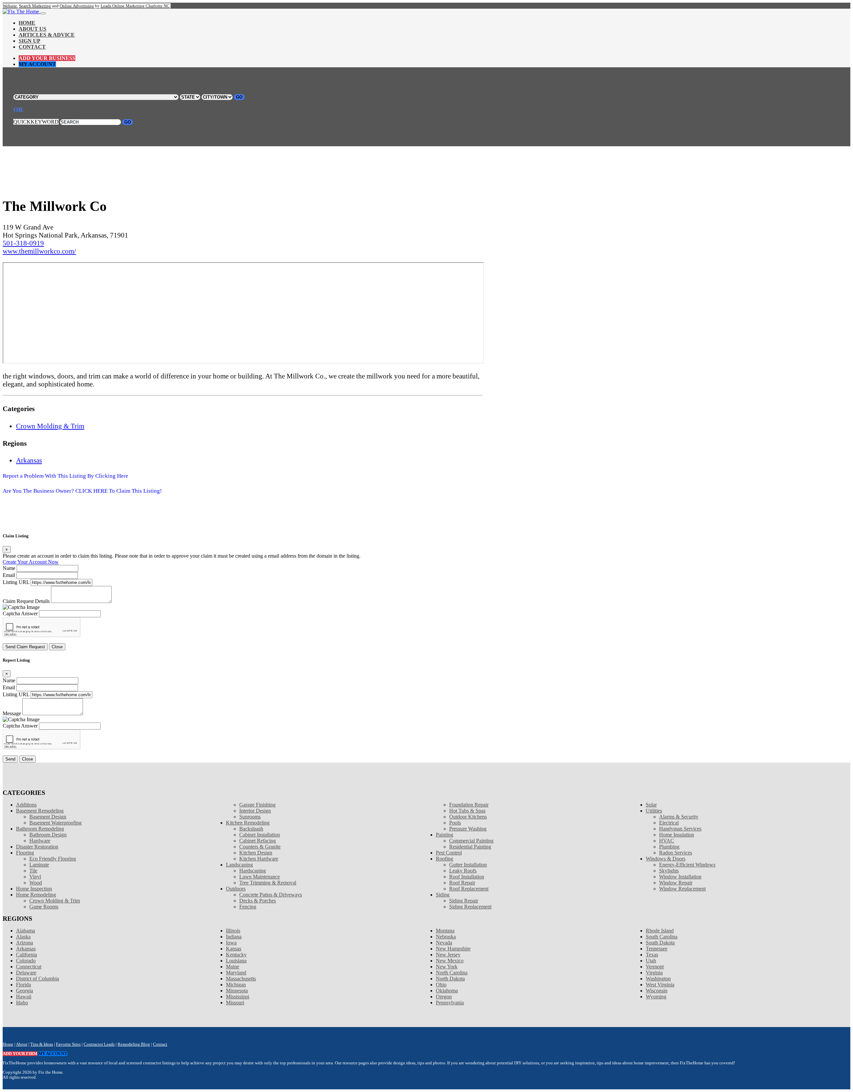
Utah (651, 960)
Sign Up (29, 41)
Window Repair (675, 882)
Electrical (669, 822)
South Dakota (660, 942)
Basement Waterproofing (55, 822)
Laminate (39, 864)
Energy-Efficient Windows (687, 864)
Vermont (655, 966)
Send (10, 759)
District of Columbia (37, 978)
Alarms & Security (678, 816)
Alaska (23, 936)
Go (239, 97)
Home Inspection (34, 888)
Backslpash (251, 828)
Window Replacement (682, 888)
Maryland (236, 972)
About (21, 1044)
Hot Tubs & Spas (467, 811)
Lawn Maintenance (259, 876)
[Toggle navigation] (43, 13)
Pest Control (449, 852)
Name (9, 568)
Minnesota (237, 990)
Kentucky (236, 954)
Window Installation (680, 876)
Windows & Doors (665, 858)
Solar (651, 805)
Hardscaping (252, 870)
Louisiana (236, 960)
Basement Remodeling (40, 811)
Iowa (231, 942)
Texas (652, 954)
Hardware (39, 840)
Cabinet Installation (259, 834)
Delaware (26, 972)
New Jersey (448, 954)
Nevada (444, 942)
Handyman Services (680, 828)
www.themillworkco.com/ (39, 251)
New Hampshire (453, 948)
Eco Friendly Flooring (52, 858)
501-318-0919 (23, 243)
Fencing (247, 906)
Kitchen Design (255, 852)
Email (9, 575)
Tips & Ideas (41, 1044)
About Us (32, 29)
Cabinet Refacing (257, 840)
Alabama (25, 930)
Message (12, 713)
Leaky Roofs (462, 870)
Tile (33, 870)
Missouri (235, 1002)
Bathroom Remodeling (40, 828)
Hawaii (23, 996)
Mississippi (237, 996)
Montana (445, 930)
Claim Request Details (26, 601)
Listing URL (16, 582)
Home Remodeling (36, 894)
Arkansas (29, 460)
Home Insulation (676, 834)
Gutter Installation (468, 864)
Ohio (441, 984)
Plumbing (669, 846)
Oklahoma (447, 990)
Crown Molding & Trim (50, 426)
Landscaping (239, 864)
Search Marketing (35, 5)
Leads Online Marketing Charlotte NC (135, 5)
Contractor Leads (99, 1044)
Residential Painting (470, 846)
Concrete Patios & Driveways (270, 894)
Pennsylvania (450, 1002)
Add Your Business (47, 58)
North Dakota (450, 978)
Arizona (24, 942)
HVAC (666, 840)
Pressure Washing (467, 828)
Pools (455, 822)
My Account (37, 64)
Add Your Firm (20, 1053)
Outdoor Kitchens (468, 816)
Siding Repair (463, 900)
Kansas (233, 948)
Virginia (654, 972)
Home (27, 23)
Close (57, 646)
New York (446, 966)
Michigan (236, 984)
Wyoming (656, 996)
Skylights (669, 870)
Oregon (444, 996)
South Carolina (661, 936)
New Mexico (449, 960)
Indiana (234, 936)
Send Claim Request (25, 646)
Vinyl (35, 876)
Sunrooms (250, 816)
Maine (232, 966)
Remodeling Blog (134, 1044)
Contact (32, 47)
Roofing (444, 858)
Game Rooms (43, 906)
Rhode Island (660, 930)
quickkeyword (36, 122)
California (26, 954)
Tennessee (656, 948)
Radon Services (675, 852)
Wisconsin (656, 990)
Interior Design (255, 811)
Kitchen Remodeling (248, 822)
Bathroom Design (48, 834)
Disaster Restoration (37, 846)
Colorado (26, 960)
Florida (23, 984)
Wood (35, 882)
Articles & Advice (47, 35)
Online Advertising (77, 5)
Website (10, 5)
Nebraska (446, 936)
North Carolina (451, 972)
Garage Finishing (257, 805)
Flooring (25, 852)
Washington (658, 978)
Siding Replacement (470, 906)
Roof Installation (466, 876)
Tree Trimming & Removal (267, 882)
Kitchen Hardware (258, 858)
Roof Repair (462, 882)
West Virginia (660, 984)
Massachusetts (241, 978)
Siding (442, 894)
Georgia (24, 990)
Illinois (233, 930)
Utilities (654, 811)
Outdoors (236, 888)
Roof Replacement (468, 888)
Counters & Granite (260, 846)
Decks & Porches (257, 900)
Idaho (22, 1002)
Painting (444, 834)
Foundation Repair (468, 805)
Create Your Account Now (31, 562)
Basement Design (47, 816)
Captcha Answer (20, 613)
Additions (26, 805)
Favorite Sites (68, 1044)
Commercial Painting (471, 840)
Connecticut (28, 966)
